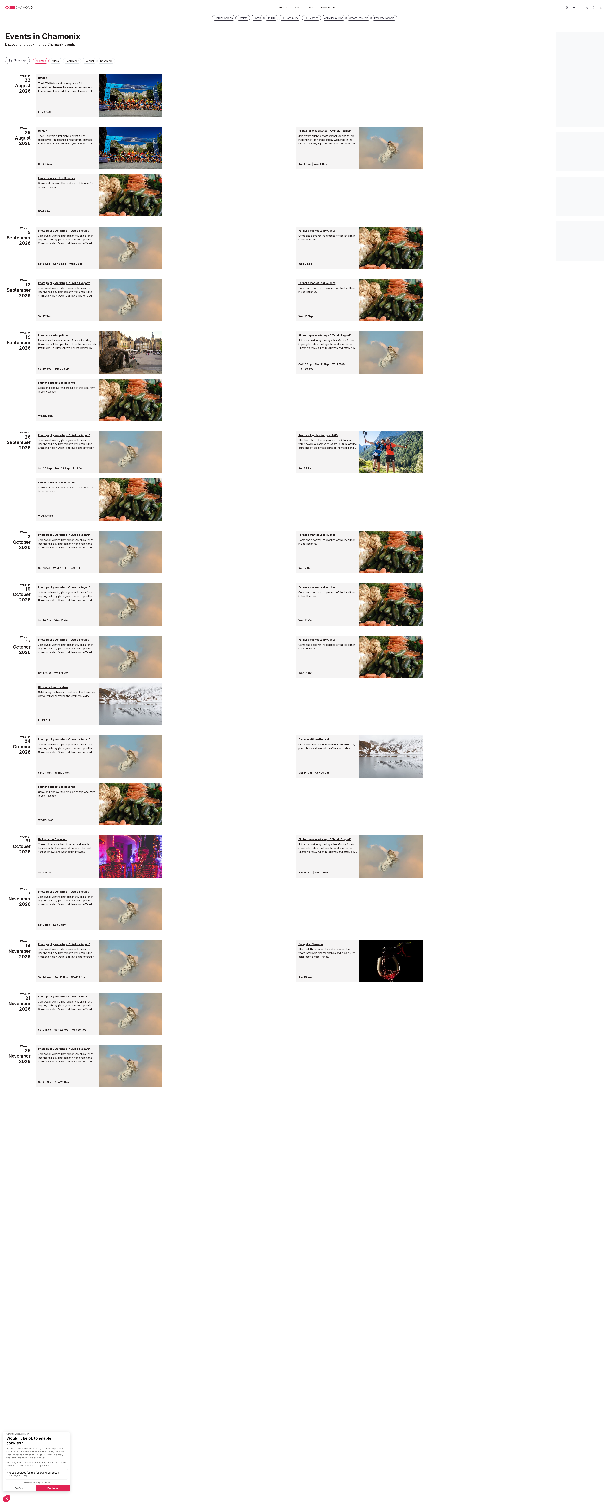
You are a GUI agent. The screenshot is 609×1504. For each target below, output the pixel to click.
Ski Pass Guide (290, 18)
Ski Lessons (311, 18)
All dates (41, 60)
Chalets (243, 18)
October (89, 60)
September (72, 60)
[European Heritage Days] (99, 352)
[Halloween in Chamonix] (99, 856)
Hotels (257, 18)
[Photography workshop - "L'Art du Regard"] (359, 148)
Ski (311, 7)
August (56, 60)
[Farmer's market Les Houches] (99, 195)
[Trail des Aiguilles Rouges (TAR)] (359, 452)
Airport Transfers (358, 18)
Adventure (328, 7)
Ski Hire (271, 18)
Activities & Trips (333, 18)
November (106, 60)
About (282, 7)
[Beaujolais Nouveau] (359, 961)
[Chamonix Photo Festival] (99, 704)
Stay (298, 7)
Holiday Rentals (224, 18)
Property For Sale (384, 18)
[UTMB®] (99, 95)
